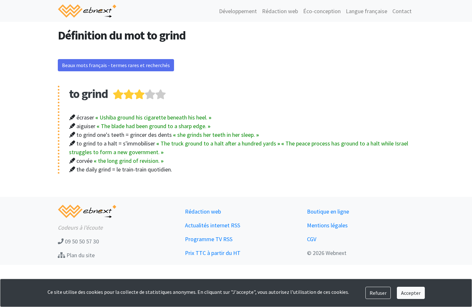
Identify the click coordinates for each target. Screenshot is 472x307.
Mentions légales (327, 225)
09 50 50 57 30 (81, 241)
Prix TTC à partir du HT (212, 253)
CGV (311, 239)
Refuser (378, 293)
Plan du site (80, 255)
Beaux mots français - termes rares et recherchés (116, 65)
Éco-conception (322, 11)
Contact (402, 11)
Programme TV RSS (208, 239)
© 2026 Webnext (326, 253)
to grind (88, 93)
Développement (238, 11)
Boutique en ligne (328, 211)
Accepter (411, 293)
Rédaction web (280, 11)
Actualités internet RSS (212, 225)
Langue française (366, 11)
